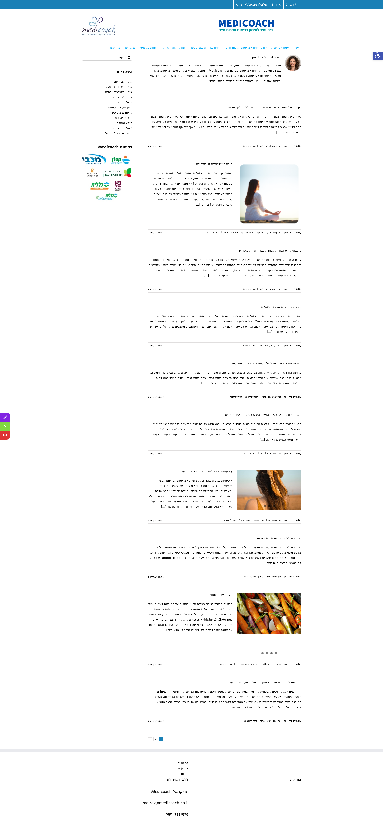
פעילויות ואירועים (245, 664)
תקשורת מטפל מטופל (249, 520)
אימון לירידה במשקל (119, 87)
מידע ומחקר (124, 123)
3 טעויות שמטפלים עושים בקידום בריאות (205, 471)
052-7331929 (176, 814)
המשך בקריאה (155, 146)
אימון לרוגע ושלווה (254, 232)
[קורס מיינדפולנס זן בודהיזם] (269, 193)
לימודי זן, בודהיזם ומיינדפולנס (281, 307)
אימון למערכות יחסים (118, 92)
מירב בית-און (291, 146)
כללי (261, 146)
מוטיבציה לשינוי (121, 118)
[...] (279, 132)
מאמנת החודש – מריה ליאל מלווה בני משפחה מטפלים (266, 363)
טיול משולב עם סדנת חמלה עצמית (279, 538)
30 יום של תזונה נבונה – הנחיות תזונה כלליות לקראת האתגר (262, 107)
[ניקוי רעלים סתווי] (269, 613)
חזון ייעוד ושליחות (120, 107)
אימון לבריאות (252, 396)
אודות (184, 773)
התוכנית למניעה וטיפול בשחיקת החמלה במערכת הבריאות (264, 682)
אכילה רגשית (123, 102)
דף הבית (183, 763)
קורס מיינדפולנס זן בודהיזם (214, 164)
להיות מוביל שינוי (121, 112)
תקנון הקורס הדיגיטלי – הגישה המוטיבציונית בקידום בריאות (261, 415)
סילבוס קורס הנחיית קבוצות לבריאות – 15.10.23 (270, 250)
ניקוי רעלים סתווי (221, 595)
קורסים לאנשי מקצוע (233, 232)
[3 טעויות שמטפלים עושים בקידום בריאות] (269, 490)
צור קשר (182, 768)
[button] (378, 55)
